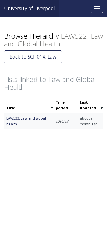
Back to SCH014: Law (33, 56)
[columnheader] (29, 105)
